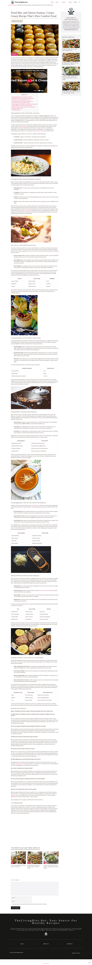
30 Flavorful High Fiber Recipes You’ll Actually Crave (18, 866)
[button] (79, 2)
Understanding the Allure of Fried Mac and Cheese (22, 97)
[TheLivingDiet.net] (12, 2)
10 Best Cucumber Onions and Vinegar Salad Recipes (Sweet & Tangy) (50, 867)
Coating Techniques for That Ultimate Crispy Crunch (22, 101)
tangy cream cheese (26, 210)
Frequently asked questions (17, 108)
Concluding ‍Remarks (16, 109)
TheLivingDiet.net (21, 2)
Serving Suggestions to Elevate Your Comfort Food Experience (24, 104)
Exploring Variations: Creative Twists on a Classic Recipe (23, 106)
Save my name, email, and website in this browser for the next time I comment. (29, 904)
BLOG (22, 943)
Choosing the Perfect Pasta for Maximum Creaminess (23, 98)
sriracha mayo (22, 763)
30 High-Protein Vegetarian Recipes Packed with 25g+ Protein (33, 867)
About (70, 2)
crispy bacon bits (39, 130)
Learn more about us (71, 29)
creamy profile (42, 590)
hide (26, 94)
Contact (75, 2)
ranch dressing (49, 590)
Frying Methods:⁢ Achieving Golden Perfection (21, 102)
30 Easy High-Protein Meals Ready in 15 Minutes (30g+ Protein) (71, 92)
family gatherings (24, 126)
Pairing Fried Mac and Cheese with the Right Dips (22, 105)
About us (46, 943)
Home (52, 2)
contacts (70, 943)
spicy (17, 763)
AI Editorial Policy (46, 963)
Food (57, 2)
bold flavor (13, 795)
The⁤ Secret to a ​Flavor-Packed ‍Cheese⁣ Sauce (21, 99)
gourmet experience (34, 505)
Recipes (63, 2)
